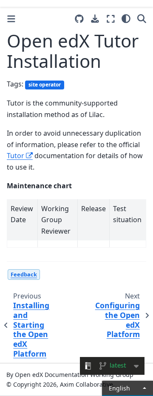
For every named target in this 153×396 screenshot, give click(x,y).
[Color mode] (126, 18)
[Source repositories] (79, 19)
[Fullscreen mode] (111, 18)
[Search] (142, 18)
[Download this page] (95, 19)
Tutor (15, 155)
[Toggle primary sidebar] (11, 19)
